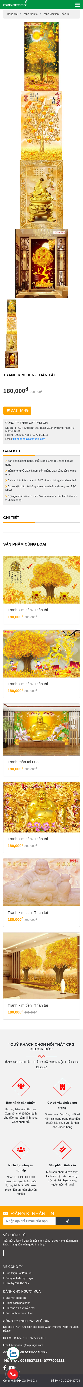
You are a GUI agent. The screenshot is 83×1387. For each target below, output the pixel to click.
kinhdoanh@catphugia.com (29, 438)
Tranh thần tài (30, 14)
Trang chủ (12, 14)
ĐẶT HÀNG (19, 410)
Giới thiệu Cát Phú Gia (18, 1273)
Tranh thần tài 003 (23, 762)
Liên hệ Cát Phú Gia (17, 1283)
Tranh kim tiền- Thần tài (56, 14)
